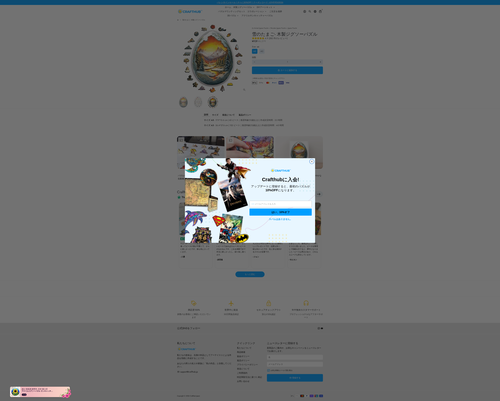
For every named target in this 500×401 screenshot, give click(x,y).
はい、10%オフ (280, 212)
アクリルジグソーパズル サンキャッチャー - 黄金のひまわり (38, 391)
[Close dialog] (312, 161)
